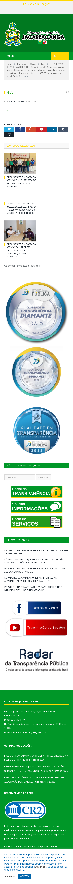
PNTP (18, 846)
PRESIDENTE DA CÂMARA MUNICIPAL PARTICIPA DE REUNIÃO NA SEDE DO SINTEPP (21, 182)
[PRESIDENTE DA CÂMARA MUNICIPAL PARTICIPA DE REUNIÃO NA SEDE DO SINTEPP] (20, 163)
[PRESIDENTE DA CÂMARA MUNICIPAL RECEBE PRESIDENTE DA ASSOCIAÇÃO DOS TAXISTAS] (20, 230)
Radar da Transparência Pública (42, 846)
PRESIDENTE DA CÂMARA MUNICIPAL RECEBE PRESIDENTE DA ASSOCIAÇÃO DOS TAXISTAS (21, 250)
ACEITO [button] (24, 876)
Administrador (16, 101)
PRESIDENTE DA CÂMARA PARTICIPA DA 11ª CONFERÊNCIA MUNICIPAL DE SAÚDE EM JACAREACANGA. (33, 588)
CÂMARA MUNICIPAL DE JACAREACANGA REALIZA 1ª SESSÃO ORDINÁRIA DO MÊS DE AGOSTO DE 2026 (37, 7)
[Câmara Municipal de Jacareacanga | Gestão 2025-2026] (36, 33)
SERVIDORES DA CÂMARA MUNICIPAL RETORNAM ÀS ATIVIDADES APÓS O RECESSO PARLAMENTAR (30, 579)
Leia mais (40, 866)
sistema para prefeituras (46, 826)
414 (6, 110)
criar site (25, 826)
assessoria (27, 830)
